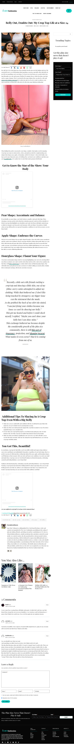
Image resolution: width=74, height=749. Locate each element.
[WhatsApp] (27, 67)
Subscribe (71, 2)
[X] (14, 67)
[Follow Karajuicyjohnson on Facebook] (8, 551)
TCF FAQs (31, 736)
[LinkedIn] (17, 67)
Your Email (58, 72)
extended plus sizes (6, 519)
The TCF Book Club (37, 13)
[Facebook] (11, 67)
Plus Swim (54, 732)
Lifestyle (43, 8)
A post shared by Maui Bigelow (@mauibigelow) (17, 205)
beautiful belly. (8, 159)
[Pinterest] (24, 67)
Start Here (26, 8)
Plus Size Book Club (56, 736)
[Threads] (10, 742)
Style (31, 8)
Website (37, 691)
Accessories (66, 735)
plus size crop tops (16, 519)
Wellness (37, 8)
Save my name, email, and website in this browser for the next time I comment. (20, 695)
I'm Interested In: (59, 78)
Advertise (31, 734)
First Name (58, 66)
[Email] (30, 67)
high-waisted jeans (14, 263)
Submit (66, 717)
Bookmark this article (7, 513)
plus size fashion (25, 519)
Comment (5, 672)
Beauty (43, 733)
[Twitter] (5, 742)
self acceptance (34, 519)
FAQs (15, 1)
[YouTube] (13, 742)
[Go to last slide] (1, 575)
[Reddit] (21, 67)
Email (20, 691)
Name (4, 691)
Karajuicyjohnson (12, 525)
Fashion (65, 732)
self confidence (42, 519)
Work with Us (10, 1)
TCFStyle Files (66, 736)
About (3, 1)
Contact (20, 1)
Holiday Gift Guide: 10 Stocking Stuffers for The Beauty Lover (42, 586)
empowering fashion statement (9, 80)
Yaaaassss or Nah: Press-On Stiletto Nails (8, 586)
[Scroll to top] (3, 745)
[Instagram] (8, 742)
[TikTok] (18, 742)
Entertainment (50, 8)
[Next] (49, 575)
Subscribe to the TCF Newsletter (10, 698)
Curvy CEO (57, 8)
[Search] (70, 34)
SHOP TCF (69, 10)
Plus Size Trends (35, 19)
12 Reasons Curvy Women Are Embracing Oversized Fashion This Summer (25, 587)
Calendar (54, 735)
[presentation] (8, 573)
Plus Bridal (54, 733)
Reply (47, 604)
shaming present (37, 333)
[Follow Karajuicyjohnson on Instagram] (11, 551)
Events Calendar (47, 13)
